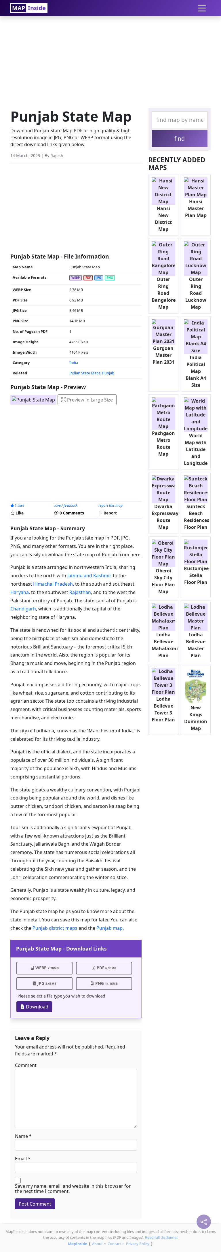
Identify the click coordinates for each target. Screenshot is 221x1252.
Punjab (108, 373)
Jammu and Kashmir (88, 575)
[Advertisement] (110, 60)
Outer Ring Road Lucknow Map (195, 293)
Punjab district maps (55, 928)
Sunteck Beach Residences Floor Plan (196, 516)
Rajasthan (80, 592)
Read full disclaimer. (161, 1237)
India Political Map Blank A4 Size (196, 371)
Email (21, 1158)
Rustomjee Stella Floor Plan (196, 575)
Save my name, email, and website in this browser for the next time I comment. (73, 1188)
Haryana (19, 592)
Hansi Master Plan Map (196, 208)
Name (21, 1136)
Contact (114, 1243)
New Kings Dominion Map (195, 717)
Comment (26, 1065)
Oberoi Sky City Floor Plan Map (163, 581)
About (97, 1243)
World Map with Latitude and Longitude (195, 449)
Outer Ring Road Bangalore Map (164, 293)
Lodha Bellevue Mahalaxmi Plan (165, 645)
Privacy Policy (137, 1243)
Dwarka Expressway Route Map (165, 516)
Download (36, 1007)
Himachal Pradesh (52, 584)
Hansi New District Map (163, 218)
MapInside (77, 1243)
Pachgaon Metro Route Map (163, 443)
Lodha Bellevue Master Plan (195, 645)
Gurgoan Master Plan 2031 (163, 355)
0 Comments (71, 513)
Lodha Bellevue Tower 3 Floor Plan (163, 709)
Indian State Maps (84, 373)
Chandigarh (23, 609)
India (73, 362)
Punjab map (109, 928)
